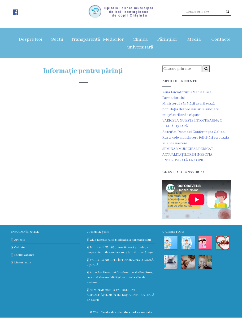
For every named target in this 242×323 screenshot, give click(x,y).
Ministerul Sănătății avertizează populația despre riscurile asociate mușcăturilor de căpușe (190, 109)
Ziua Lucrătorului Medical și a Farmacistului (120, 240)
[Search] (227, 12)
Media (194, 39)
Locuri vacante (24, 255)
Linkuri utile (22, 263)
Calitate (19, 247)
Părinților (167, 39)
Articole (19, 240)
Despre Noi (30, 39)
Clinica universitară (140, 43)
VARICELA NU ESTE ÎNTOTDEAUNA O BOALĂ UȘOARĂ (120, 262)
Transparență (85, 39)
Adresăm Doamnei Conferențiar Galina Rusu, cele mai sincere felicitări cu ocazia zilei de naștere (195, 137)
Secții (57, 39)
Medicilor (113, 39)
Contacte (221, 39)
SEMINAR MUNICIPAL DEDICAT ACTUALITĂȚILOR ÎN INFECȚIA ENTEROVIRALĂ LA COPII (187, 154)
